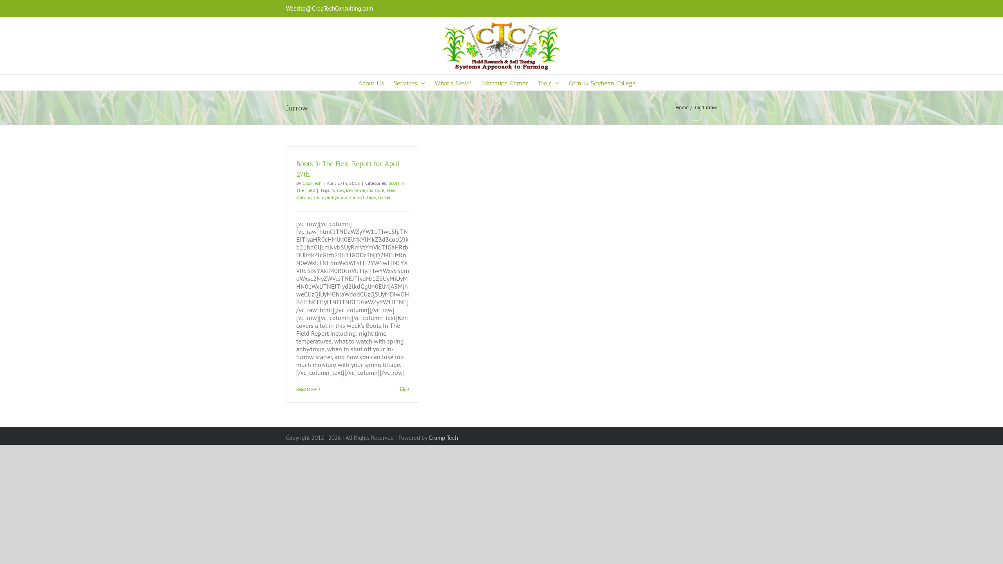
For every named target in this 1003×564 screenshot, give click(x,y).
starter (384, 197)
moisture (375, 190)
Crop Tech (312, 183)
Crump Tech (443, 437)
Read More (306, 389)
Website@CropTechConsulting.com (329, 8)
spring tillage (362, 197)
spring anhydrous (330, 197)
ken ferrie (355, 190)
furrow (337, 190)
